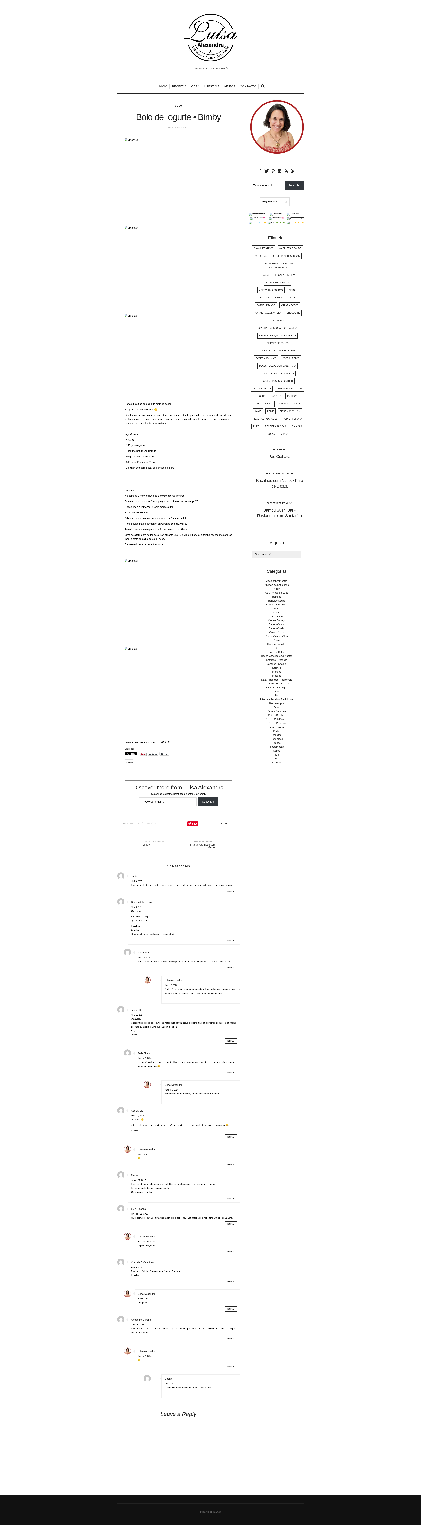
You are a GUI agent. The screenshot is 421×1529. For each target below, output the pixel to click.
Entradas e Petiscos (289, 388)
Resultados (277, 738)
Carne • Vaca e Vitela (268, 313)
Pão (279, 449)
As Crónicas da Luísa (279, 503)
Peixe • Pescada (292, 419)
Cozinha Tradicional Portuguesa (277, 328)
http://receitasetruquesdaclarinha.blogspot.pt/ (152, 934)
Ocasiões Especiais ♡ (277, 683)
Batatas (264, 297)
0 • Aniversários (263, 248)
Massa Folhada (264, 403)
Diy (277, 648)
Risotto (277, 742)
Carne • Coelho (277, 628)
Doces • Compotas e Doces (277, 373)
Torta (276, 758)
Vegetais (276, 762)
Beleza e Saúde (276, 600)
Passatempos (276, 703)
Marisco (292, 396)
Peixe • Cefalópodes (265, 419)
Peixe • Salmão (277, 727)
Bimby (125, 823)
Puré (256, 426)
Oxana (168, 1378)
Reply (230, 891)
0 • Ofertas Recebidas (286, 256)
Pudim (276, 731)
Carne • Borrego (276, 620)
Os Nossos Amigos (276, 687)
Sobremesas (277, 746)
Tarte (276, 754)
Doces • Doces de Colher (277, 381)
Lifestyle (212, 86)
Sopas (271, 434)
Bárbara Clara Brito (141, 902)
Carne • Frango (266, 305)
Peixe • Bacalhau (290, 411)
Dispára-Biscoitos (278, 343)
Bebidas (276, 596)
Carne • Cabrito (277, 624)
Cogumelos (278, 320)
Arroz (292, 290)
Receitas (179, 86)
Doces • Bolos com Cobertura (277, 366)
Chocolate (293, 313)
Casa (195, 86)
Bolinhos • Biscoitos (276, 604)
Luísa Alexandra (173, 980)
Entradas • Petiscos (276, 659)
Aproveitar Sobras (271, 290)
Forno (261, 396)
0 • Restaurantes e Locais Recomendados (277, 265)
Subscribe (208, 801)
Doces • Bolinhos (266, 358)
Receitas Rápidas (275, 426)
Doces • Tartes (262, 388)
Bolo (178, 106)
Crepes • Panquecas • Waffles (277, 335)
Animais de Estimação (277, 584)
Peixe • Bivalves (276, 715)
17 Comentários (149, 823)
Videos (229, 86)
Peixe (270, 411)
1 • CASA (264, 275)
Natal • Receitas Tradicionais (276, 679)
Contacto (248, 86)
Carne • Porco (289, 305)
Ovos (258, 411)
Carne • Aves (277, 616)
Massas (283, 403)
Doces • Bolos (134, 823)
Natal (297, 403)
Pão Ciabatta (279, 456)
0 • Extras (261, 256)
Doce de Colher (276, 652)
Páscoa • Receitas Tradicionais (276, 699)
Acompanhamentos (277, 282)
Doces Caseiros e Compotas (276, 656)
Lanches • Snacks (276, 663)
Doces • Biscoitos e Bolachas (278, 350)
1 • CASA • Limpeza (285, 275)
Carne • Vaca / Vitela (277, 636)
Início (162, 86)
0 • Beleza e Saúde (290, 248)
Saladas (297, 426)
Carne (291, 297)
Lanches (276, 396)
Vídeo (284, 434)
